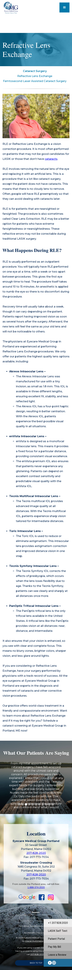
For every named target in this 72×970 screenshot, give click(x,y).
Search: (36, 912)
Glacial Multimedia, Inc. (36, 941)
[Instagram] (54, 963)
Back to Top (36, 963)
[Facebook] (50, 963)
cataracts (51, 158)
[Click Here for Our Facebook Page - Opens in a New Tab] (40, 897)
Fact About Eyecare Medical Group (35, 926)
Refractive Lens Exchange (34, 76)
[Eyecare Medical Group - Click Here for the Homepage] (15, 7)
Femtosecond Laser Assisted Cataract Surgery (34, 81)
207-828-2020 (36, 853)
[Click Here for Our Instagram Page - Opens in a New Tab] (49, 897)
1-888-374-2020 (36, 887)
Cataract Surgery (35, 71)
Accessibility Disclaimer (35, 932)
